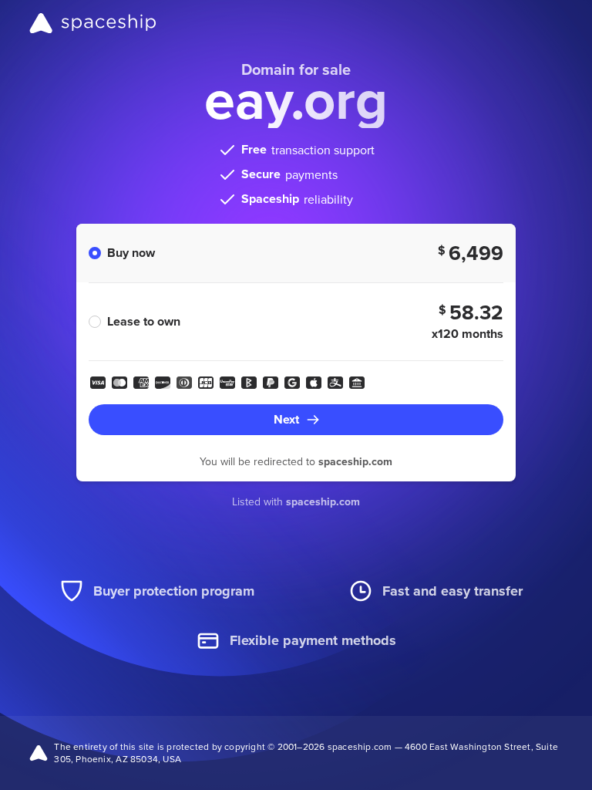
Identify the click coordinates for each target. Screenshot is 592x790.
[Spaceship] (92, 23)
